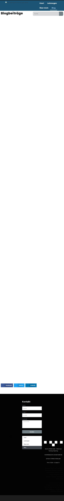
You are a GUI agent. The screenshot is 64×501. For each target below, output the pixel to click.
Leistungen (52, 3)
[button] (7, 385)
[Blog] (53, 445)
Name (24, 405)
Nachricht (24, 419)
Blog (54, 8)
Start (42, 3)
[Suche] (61, 14)
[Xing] (50, 442)
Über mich (44, 8)
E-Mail (24, 412)
